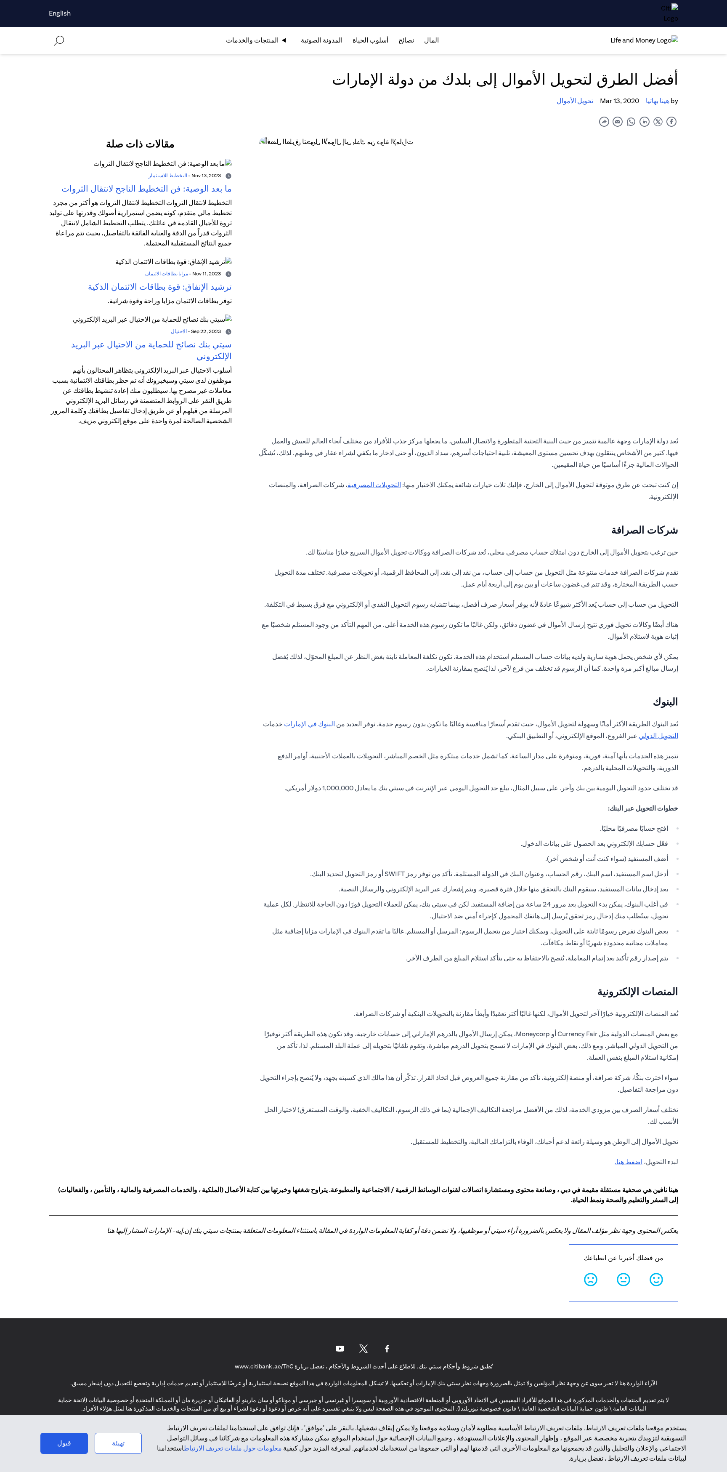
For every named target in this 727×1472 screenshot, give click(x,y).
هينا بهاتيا (657, 101)
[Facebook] (387, 1349)
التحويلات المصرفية (374, 485)
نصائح (406, 40)
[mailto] (618, 121)
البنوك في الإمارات (309, 724)
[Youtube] (340, 1349)
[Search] (59, 40)
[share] (604, 121)
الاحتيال (179, 331)
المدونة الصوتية (321, 40)
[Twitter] (363, 1349)
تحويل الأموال (575, 101)
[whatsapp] (631, 121)
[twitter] (658, 121)
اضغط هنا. (628, 1162)
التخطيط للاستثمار (168, 175)
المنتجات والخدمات (252, 40)
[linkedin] (644, 121)
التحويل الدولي (658, 736)
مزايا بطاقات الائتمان (166, 273)
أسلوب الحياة (370, 40)
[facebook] (671, 121)
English (60, 13)
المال (431, 40)
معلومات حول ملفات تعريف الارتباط (233, 1448)
